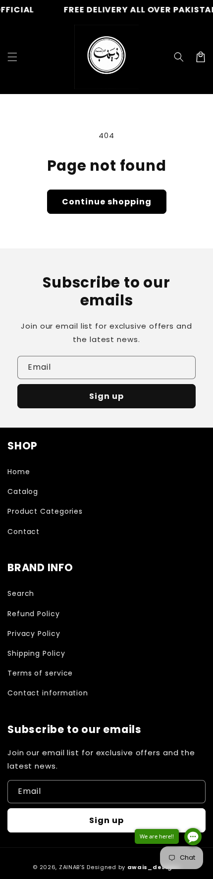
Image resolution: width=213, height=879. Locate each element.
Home (18, 472)
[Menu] (12, 57)
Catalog (22, 491)
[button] (179, 57)
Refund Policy (33, 614)
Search (20, 593)
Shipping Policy (36, 653)
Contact (23, 532)
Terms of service (40, 673)
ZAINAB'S (73, 867)
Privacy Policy (33, 633)
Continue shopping (107, 201)
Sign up (106, 396)
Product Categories (45, 511)
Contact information (47, 693)
